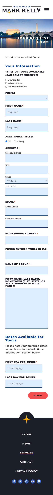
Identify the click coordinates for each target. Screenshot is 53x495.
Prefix (10, 93)
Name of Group (17, 264)
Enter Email (11, 206)
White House (15, 83)
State (8, 176)
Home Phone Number (21, 234)
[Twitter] (20, 481)
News (26, 443)
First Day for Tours (21, 362)
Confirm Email (13, 218)
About (26, 434)
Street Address (13, 152)
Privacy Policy (26, 470)
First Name (14, 106)
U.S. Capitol (14, 80)
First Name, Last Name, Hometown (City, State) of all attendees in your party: (25, 282)
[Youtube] (33, 481)
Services (26, 452)
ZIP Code (10, 186)
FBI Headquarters (17, 87)
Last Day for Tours (20, 377)
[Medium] (39, 481)
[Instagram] (26, 481)
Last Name (13, 121)
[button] (38, 9)
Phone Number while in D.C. (26, 249)
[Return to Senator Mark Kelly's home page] (22, 13)
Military (20, 141)
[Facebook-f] (14, 481)
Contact (26, 461)
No (9, 141)
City (7, 165)
